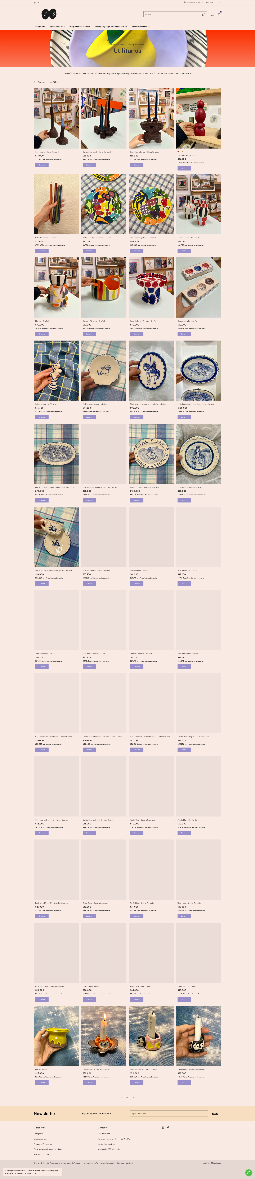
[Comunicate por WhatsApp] (248, 1172)
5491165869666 (104, 1134)
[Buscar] (203, 14)
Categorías (39, 26)
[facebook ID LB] (38, 3)
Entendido (31, 1173)
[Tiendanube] (212, 1163)
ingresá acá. (110, 1163)
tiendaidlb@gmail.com (107, 1144)
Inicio (113, 44)
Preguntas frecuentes (80, 26)
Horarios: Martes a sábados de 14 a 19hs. (114, 1139)
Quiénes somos (57, 26)
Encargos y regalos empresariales (111, 26)
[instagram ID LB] (35, 3)
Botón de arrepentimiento (125, 1163)
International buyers (141, 26)
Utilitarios (121, 44)
